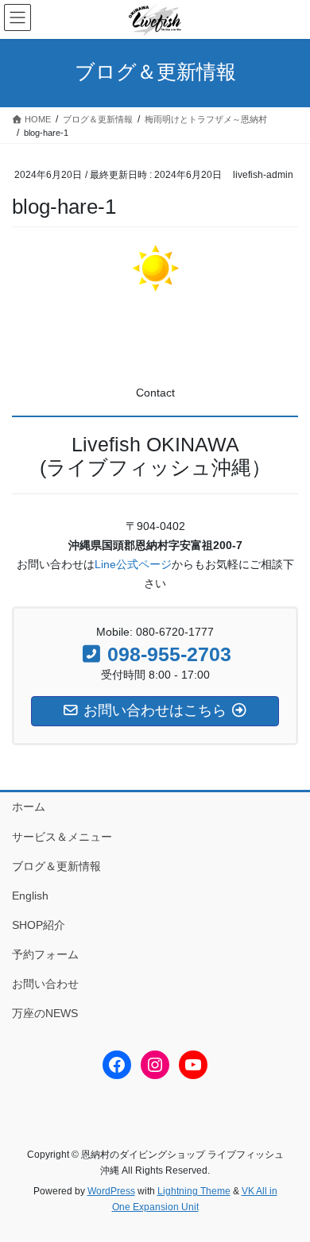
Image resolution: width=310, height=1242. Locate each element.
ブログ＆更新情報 (56, 866)
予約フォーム (45, 954)
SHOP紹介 (38, 925)
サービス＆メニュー (62, 836)
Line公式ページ (133, 564)
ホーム (28, 806)
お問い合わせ (45, 983)
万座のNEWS (45, 1013)
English (30, 895)
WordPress (111, 1191)
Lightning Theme (194, 1191)
